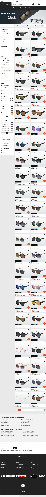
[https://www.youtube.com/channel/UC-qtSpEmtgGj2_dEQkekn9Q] (44, 476)
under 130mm (6, 58)
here (31, 450)
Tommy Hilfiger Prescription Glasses (30, 435)
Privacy (10, 489)
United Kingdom (41, 0)
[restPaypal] (8, 476)
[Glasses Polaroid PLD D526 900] (22, 397)
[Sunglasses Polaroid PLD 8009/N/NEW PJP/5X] (22, 286)
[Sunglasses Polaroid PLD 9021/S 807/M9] (22, 334)
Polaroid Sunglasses (5, 425)
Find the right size (7, 70)
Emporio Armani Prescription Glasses (8, 436)
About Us (3, 462)
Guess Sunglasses (25, 422)
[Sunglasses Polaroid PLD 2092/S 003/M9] (22, 80)
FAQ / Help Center (34, 464)
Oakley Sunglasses (4, 421)
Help (31, 462)
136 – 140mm (6, 62)
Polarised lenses (6, 143)
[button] (6, 4)
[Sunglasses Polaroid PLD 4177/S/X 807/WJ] (22, 381)
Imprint (13, 489)
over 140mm (6, 64)
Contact (2, 467)
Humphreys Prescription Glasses (7, 434)
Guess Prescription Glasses (28, 432)
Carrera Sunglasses (5, 423)
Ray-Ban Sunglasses (5, 419)
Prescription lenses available (6, 140)
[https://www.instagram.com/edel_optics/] (42, 476)
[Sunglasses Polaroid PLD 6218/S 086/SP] (22, 318)
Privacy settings (4, 465)
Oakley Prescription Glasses (6, 432)
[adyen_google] (13, 476)
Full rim (4, 98)
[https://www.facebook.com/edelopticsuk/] (40, 476)
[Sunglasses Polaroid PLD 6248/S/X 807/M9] (22, 302)
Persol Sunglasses (4, 422)
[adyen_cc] (1, 476)
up (44, 489)
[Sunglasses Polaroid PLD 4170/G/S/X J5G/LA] (22, 64)
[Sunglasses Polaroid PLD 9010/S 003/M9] (22, 33)
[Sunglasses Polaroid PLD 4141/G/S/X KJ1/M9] (22, 270)
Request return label (20, 467)
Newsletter (32, 465)
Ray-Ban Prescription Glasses (7, 431)
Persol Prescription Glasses (28, 431)
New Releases (5, 75)
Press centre (3, 464)
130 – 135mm (6, 60)
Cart (39, 5)
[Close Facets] (7, 25)
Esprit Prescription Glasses (28, 436)
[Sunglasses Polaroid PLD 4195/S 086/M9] (22, 49)
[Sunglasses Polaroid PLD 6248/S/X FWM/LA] (22, 365)
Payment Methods (19, 464)
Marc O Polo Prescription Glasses (7, 435)
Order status (32, 468)
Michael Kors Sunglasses (26, 421)
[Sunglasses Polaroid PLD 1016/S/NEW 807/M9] (22, 175)
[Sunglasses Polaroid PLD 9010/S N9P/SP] (22, 96)
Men (3, 41)
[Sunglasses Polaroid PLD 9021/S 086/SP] (22, 112)
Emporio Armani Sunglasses (27, 419)
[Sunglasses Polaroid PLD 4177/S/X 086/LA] (22, 159)
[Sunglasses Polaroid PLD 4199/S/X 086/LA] (22, 207)
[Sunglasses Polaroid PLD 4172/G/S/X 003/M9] (22, 191)
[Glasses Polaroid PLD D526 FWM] (22, 350)
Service (17, 462)
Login (33, 5)
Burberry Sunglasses (25, 425)
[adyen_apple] (11, 476)
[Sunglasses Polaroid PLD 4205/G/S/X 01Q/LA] (22, 239)
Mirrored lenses (5, 145)
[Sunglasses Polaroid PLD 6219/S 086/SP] (22, 254)
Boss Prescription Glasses (28, 434)
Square (4, 93)
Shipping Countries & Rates (21, 465)
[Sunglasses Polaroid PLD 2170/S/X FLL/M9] (22, 144)
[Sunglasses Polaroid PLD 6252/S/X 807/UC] (22, 128)
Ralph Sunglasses (25, 423)
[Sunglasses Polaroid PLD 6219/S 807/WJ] (22, 223)
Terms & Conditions (4, 489)
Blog (31, 467)
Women (4, 39)
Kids (3, 43)
